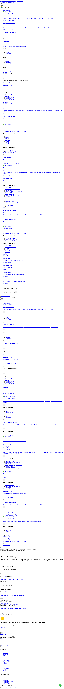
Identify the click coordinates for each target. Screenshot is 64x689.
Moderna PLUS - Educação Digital (11, 579)
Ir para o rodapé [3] (20, 1)
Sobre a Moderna (6, 668)
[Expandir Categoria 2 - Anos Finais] (4, 524)
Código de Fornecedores (8, 681)
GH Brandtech (33, 685)
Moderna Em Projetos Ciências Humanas (13, 608)
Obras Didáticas (13, 294)
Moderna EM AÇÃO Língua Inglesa (12, 595)
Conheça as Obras (4, 553)
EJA (4, 655)
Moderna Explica (6, 661)
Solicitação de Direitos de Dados (9, 679)
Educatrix (5, 663)
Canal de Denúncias (7, 683)
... (9, 294)
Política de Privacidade (7, 678)
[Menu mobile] (1, 299)
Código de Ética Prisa (7, 682)
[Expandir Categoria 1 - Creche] (4, 312)
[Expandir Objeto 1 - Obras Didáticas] (4, 373)
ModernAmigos (6, 660)
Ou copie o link (3, 635)
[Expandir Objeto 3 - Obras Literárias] (4, 428)
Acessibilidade (3, 2)
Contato (4, 669)
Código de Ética (6, 680)
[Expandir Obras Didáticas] (4, 456)
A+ (1, 3)
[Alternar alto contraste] (1, 5)
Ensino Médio (6, 654)
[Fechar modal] (1, 633)
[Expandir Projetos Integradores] (4, 480)
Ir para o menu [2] (12, 1)
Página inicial (5, 294)
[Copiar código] (11, 585)
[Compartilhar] (9, 576)
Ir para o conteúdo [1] (4, 1)
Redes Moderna (6, 662)
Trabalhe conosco (6, 670)
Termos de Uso (6, 676)
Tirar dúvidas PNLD (7, 301)
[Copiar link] (13, 637)
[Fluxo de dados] (3, 5)
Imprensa (5, 671)
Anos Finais (5, 653)
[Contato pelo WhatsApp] (60, 685)
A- (4, 3)
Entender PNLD (3, 627)
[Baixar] (3, 576)
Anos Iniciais (5, 651)
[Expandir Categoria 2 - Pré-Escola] (4, 329)
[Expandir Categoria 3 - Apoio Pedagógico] (4, 348)
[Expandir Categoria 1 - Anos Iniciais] (4, 507)
